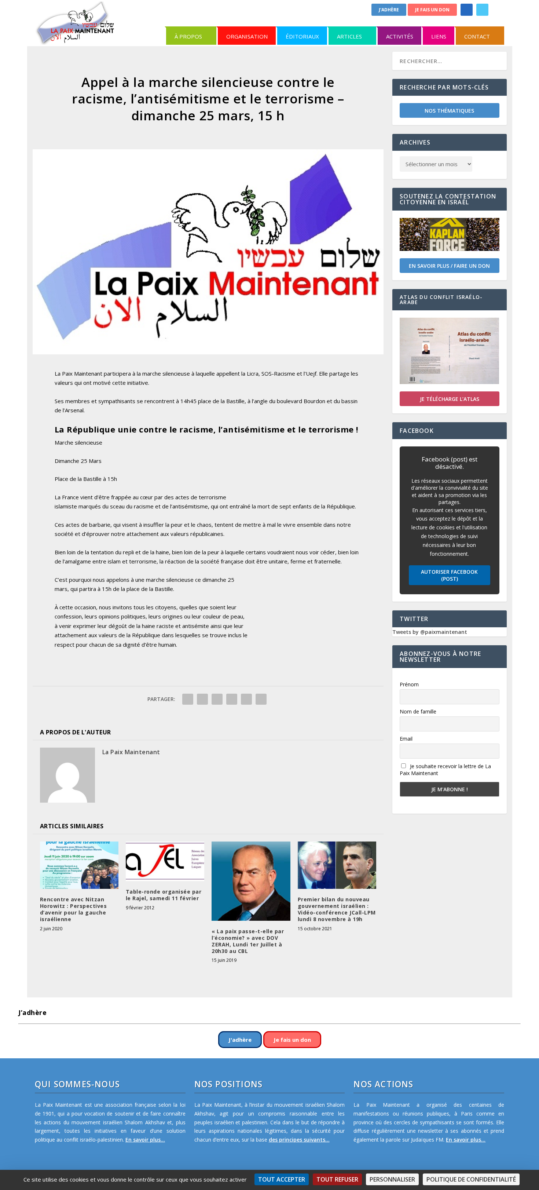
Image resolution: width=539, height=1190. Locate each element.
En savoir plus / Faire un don (449, 265)
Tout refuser (337, 1179)
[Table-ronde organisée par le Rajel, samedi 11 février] (165, 861)
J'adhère (389, 10)
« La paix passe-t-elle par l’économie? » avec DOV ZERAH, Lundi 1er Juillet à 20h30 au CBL (248, 941)
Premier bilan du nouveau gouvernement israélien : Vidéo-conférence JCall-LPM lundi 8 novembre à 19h (337, 909)
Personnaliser (392, 1179)
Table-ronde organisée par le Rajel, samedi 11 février (164, 895)
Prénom (409, 684)
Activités (399, 36)
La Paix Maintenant (131, 752)
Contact (477, 36)
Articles (349, 36)
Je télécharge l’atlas (449, 398)
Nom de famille (418, 711)
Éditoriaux (302, 36)
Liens (438, 36)
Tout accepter (281, 1179)
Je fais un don (432, 10)
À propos (188, 36)
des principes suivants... (299, 1139)
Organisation (247, 36)
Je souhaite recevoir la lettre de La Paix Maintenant (445, 770)
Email (406, 738)
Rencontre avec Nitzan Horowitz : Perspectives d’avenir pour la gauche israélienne (73, 909)
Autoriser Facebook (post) (449, 575)
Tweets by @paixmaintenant (429, 631)
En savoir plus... (145, 1139)
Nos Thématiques (449, 110)
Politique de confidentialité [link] (471, 1179)
